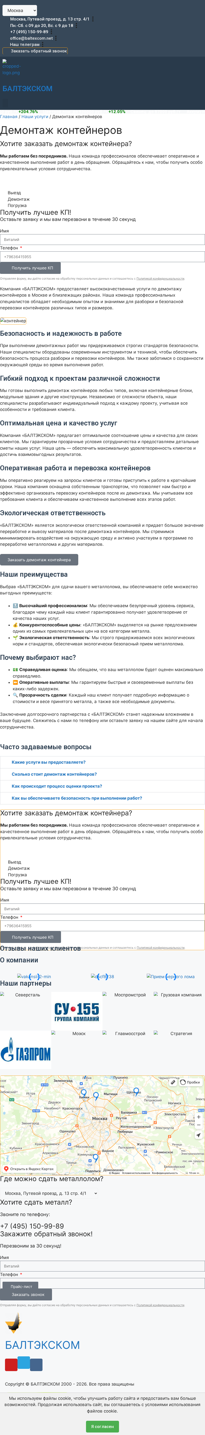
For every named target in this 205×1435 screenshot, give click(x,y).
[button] (5, 103)
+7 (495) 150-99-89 (29, 31)
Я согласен (102, 1426)
